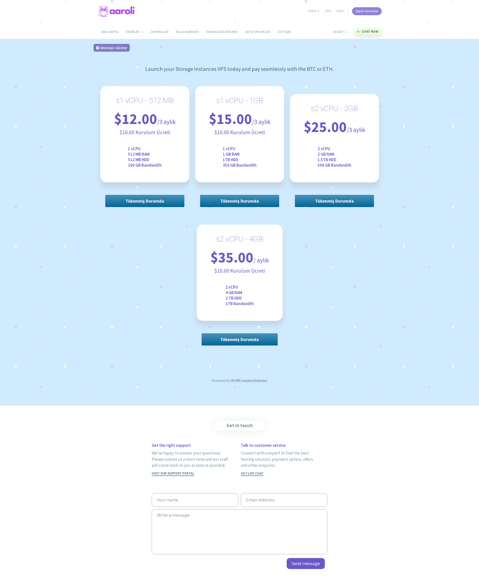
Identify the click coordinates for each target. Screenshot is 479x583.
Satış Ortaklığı (257, 32)
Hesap (339, 32)
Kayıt (340, 11)
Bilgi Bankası (187, 32)
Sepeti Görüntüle (367, 11)
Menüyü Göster (113, 47)
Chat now (370, 31)
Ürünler (133, 32)
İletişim (284, 32)
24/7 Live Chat (252, 473)
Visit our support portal (173, 473)
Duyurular (160, 32)
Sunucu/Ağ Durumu (221, 32)
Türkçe (312, 11)
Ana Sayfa (109, 32)
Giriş (328, 11)
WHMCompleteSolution (249, 380)
